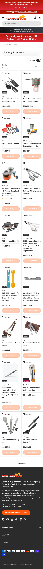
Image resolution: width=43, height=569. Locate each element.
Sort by (4, 65)
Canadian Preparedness (24, 564)
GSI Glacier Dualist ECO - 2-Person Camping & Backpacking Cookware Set (11, 192)
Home (3, 44)
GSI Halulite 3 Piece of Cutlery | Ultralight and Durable (32, 190)
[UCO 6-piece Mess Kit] (11, 226)
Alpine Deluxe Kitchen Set (10, 145)
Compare (32, 60)
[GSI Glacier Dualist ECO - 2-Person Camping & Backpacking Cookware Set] (11, 174)
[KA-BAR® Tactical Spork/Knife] (32, 425)
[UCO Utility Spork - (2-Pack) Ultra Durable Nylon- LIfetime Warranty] (11, 278)
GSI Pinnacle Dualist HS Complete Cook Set (32, 145)
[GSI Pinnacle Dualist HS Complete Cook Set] (32, 129)
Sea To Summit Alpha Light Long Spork (31, 389)
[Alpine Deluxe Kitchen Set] (11, 129)
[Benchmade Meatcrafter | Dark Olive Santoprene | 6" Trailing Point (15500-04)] (11, 373)
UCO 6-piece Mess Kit (10, 241)
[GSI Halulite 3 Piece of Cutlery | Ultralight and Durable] (32, 174)
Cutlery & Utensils (12, 44)
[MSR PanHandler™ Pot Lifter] (32, 328)
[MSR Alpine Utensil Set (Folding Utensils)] (11, 84)
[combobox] (21, 23)
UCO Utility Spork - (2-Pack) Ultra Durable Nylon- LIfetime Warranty (10, 296)
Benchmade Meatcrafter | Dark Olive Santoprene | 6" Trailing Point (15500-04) (10, 392)
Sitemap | (10, 564)
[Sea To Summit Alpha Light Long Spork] (32, 373)
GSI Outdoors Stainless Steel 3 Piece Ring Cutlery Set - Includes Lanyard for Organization (32, 246)
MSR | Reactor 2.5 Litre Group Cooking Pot (32, 100)
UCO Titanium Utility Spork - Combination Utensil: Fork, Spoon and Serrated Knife (31, 296)
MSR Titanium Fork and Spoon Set (11, 344)
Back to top (22, 463)
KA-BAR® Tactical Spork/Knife (30, 441)
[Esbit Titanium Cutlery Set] (11, 425)
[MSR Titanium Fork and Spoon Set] (11, 328)
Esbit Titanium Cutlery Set (10, 441)
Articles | (4, 564)
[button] (40, 17)
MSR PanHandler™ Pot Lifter (31, 344)
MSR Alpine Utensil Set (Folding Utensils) (10, 100)
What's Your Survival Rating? (16, 513)
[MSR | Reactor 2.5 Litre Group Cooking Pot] (32, 84)
